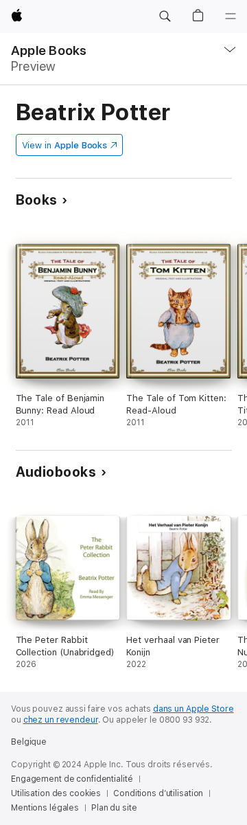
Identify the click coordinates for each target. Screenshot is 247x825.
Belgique (29, 742)
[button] (164, 16)
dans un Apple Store (193, 709)
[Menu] (230, 16)
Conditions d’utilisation (158, 793)
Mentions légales (45, 808)
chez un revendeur (60, 720)
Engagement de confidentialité (72, 779)
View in (65, 145)
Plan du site (114, 808)
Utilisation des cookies (56, 793)
